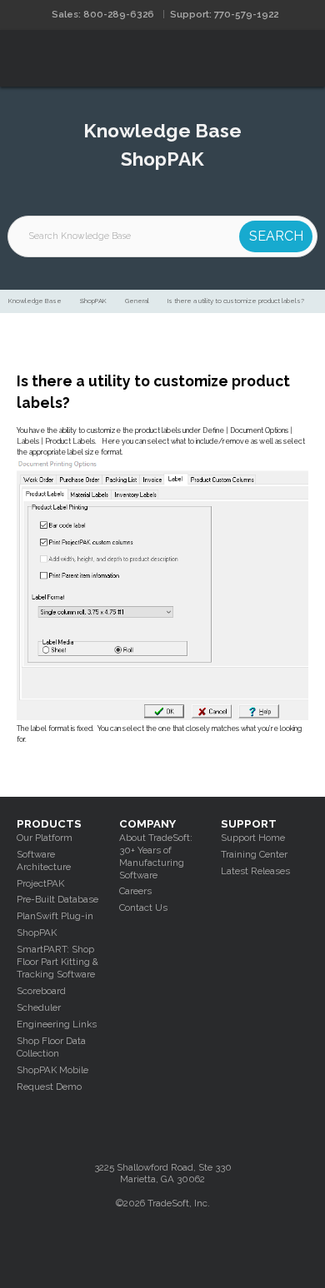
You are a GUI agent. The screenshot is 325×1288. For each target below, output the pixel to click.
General (137, 301)
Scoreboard (41, 991)
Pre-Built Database (57, 899)
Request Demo (49, 1086)
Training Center (254, 854)
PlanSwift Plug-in (55, 916)
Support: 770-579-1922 (224, 14)
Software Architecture (44, 860)
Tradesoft (98, 58)
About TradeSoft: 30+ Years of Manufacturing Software (155, 856)
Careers (135, 891)
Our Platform (44, 837)
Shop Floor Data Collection (51, 1047)
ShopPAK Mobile (52, 1070)
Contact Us (143, 907)
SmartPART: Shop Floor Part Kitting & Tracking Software (57, 961)
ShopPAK (93, 301)
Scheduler (39, 1007)
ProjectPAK (40, 883)
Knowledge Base (35, 301)
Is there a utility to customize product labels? (236, 301)
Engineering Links (57, 1024)
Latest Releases (255, 871)
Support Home (253, 837)
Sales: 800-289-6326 (103, 14)
